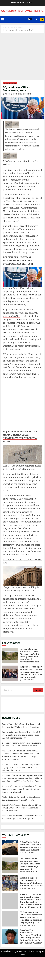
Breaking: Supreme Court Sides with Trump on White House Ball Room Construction (10, 883)
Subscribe (42, 19)
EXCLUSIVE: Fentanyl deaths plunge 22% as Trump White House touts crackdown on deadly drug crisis (21, 808)
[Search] (36, 19)
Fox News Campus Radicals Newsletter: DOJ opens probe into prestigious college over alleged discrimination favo (10, 655)
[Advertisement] (22, 57)
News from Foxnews (10, 83)
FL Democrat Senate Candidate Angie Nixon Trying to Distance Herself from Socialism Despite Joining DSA (21, 767)
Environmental (32, 204)
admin (7, 94)
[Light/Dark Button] (30, 19)
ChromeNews (33, 951)
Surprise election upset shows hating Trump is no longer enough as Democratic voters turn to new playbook (10, 673)
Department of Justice (19, 170)
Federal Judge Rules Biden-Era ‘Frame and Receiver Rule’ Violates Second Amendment (10, 847)
